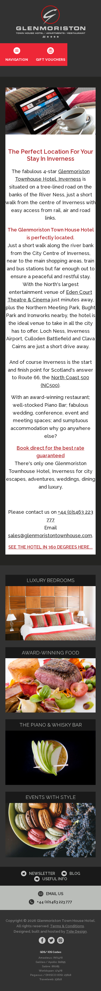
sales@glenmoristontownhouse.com (50, 535)
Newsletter (42, 873)
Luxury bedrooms (51, 580)
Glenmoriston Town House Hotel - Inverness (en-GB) (50, 21)
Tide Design (76, 931)
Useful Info (54, 879)
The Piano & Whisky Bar (50, 725)
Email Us (54, 894)
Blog (74, 873)
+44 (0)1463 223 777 (54, 902)
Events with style (51, 797)
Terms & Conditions (67, 926)
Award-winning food (50, 653)
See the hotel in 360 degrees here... (50, 547)
